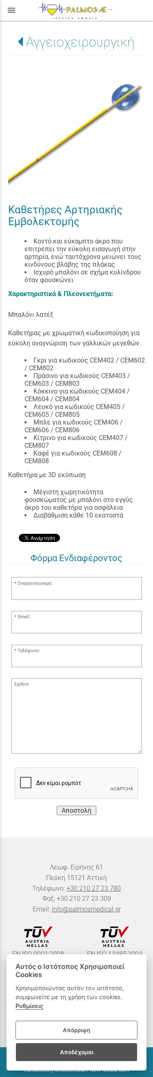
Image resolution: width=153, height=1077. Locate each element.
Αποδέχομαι (76, 1052)
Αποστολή (76, 810)
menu (11, 10)
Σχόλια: (21, 684)
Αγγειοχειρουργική (80, 42)
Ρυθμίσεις (29, 1005)
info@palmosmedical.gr (86, 909)
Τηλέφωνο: (29, 650)
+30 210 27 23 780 (94, 888)
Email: (24, 616)
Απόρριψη (76, 1030)
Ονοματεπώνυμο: (35, 583)
